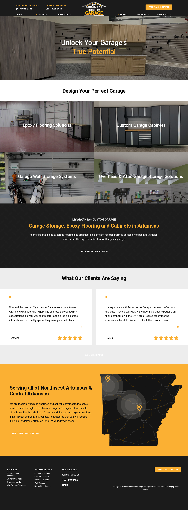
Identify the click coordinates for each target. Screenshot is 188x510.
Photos (124, 14)
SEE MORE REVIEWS (94, 355)
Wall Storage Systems (16, 485)
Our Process (64, 14)
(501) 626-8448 (54, 8)
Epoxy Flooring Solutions (13, 474)
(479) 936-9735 (24, 8)
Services (42, 14)
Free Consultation (159, 7)
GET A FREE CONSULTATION (94, 251)
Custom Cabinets (14, 479)
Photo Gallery (43, 469)
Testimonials (142, 14)
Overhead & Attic (14, 482)
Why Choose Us (164, 14)
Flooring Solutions (42, 473)
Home (19, 14)
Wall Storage (40, 483)
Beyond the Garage (43, 486)
